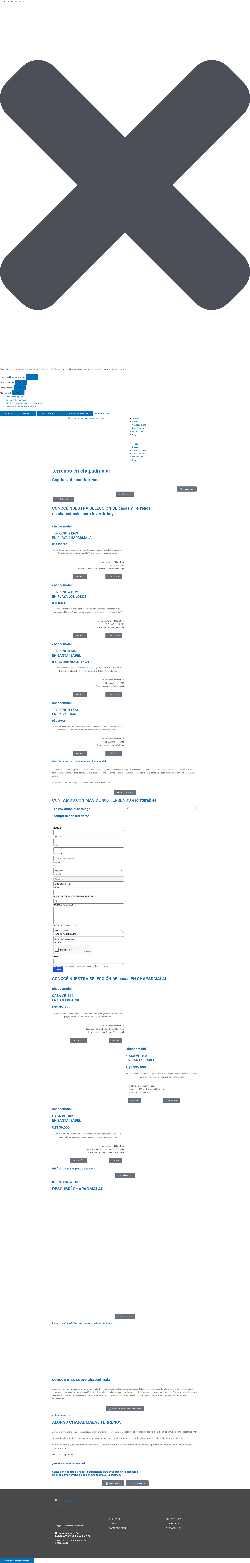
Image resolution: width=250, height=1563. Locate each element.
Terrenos (136, 418)
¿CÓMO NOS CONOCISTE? (65, 925)
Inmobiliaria (137, 431)
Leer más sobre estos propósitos (21, 406)
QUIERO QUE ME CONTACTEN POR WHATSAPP (74, 896)
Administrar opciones (16, 396)
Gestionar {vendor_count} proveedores (24, 403)
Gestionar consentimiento (17, 1560)
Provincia (57, 874)
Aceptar (8, 413)
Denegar (27, 413)
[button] (125, 185)
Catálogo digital (139, 425)
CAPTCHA (57, 942)
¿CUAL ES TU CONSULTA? (64, 934)
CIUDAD (56, 887)
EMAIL (56, 845)
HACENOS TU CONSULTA (64, 905)
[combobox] (57, 858)
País (55, 866)
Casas (135, 421)
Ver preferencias (50, 413)
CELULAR (57, 854)
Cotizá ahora (138, 428)
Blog (134, 434)
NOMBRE (57, 828)
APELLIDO (57, 836)
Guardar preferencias (78, 413)
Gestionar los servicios (16, 400)
